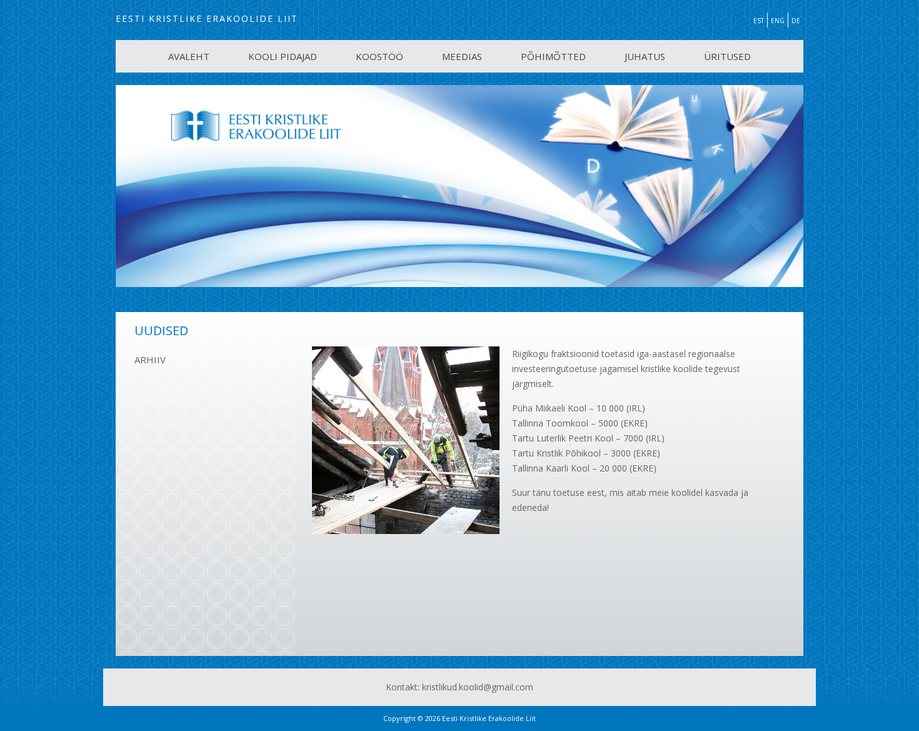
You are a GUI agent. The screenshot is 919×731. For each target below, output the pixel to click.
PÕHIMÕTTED (553, 56)
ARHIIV (150, 359)
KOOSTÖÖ (379, 56)
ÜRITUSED (727, 56)
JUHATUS (645, 56)
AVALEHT (188, 56)
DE (795, 20)
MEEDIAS (462, 56)
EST (758, 20)
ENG (778, 20)
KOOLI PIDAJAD (282, 56)
